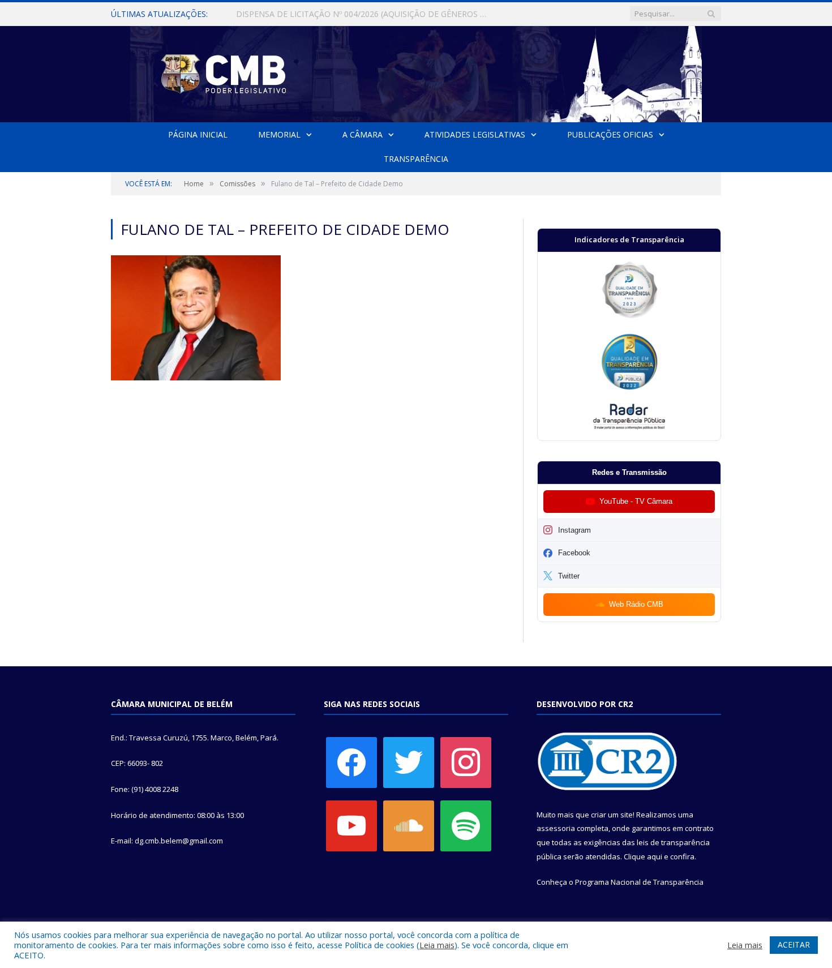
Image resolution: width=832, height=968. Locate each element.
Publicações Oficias (610, 134)
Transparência (416, 158)
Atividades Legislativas (474, 134)
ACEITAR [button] (794, 944)
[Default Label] (351, 825)
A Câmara (362, 134)
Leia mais (436, 945)
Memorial (279, 134)
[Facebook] (351, 761)
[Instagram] (465, 761)
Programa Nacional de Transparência (639, 882)
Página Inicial (198, 134)
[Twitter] (408, 761)
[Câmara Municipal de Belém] (416, 71)
